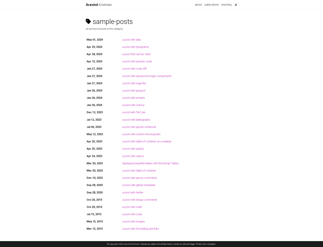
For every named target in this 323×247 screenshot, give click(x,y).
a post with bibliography (136, 119)
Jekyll (153, 244)
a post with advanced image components (147, 76)
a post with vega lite (134, 83)
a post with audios (133, 148)
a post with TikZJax (133, 112)
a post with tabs (131, 39)
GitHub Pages (189, 244)
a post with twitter (132, 192)
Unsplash (211, 244)
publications (212, 4)
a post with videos (133, 156)
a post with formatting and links (140, 228)
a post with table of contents (139, 170)
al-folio (163, 244)
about (198, 4)
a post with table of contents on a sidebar (146, 141)
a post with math (132, 207)
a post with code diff (134, 68)
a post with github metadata (138, 185)
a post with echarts (133, 97)
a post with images (133, 221)
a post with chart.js (133, 105)
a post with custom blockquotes (141, 134)
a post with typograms (135, 47)
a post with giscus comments (139, 177)
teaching (226, 4)
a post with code (132, 214)
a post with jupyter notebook (139, 127)
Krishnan (99, 5)
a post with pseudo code (137, 61)
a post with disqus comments (139, 199)
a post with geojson (134, 90)
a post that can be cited (136, 54)
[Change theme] (235, 3)
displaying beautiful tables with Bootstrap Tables (150, 163)
